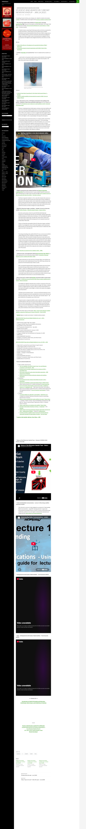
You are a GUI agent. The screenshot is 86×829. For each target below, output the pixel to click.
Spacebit (21, 408)
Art (2, 134)
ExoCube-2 (23, 52)
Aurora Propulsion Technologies (38, 390)
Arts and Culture (48, 1)
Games (3, 147)
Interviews (3, 152)
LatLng (10, 48)
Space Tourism (4, 182)
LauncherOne (19, 24)
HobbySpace (5, 1)
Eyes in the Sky (4, 144)
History (3, 150)
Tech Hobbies (56, 1)
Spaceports (4, 185)
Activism (3, 132)
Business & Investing (5, 138)
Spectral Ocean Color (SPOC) (42, 253)
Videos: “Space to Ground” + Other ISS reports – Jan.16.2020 (33, 779)
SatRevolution (42, 411)
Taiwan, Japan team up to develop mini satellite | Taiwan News (33, 405)
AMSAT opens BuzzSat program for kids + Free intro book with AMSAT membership (7, 92)
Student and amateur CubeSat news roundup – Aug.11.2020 (44, 762)
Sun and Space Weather (7, 38)
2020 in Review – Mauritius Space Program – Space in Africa (33, 210)
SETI (2, 170)
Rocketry (3, 164)
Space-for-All (40, 1)
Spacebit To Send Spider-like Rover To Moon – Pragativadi (32, 406)
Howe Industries (45, 384)
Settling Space (72, 1)
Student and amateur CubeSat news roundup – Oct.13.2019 (21, 762)
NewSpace (3, 161)
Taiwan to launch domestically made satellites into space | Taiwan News (35, 399)
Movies (3, 155)
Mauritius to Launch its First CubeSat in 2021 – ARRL (31, 250)
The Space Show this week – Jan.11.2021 (29, 774)
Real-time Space (64, 1)
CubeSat (18, 19)
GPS (2, 149)
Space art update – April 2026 (7, 74)
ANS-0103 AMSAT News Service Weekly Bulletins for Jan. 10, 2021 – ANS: (32, 342)
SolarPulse (7, 44)
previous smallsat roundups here (43, 19)
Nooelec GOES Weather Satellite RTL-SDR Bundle (33, 725)
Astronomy (4, 135)
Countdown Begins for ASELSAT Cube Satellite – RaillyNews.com (34, 394)
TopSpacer (28, 14)
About (35, 1)
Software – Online (5, 173)
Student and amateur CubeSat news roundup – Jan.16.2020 (32, 762)
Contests (3, 141)
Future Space (4, 146)
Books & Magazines (5, 137)
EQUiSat (34, 277)
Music (3, 158)
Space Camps (4, 176)
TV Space (3, 188)
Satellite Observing (5, 167)
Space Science (4, 179)
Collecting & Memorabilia (6, 140)
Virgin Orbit (38, 22)
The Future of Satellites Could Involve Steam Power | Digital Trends (34, 382)
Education (3, 143)
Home (32, 1)
